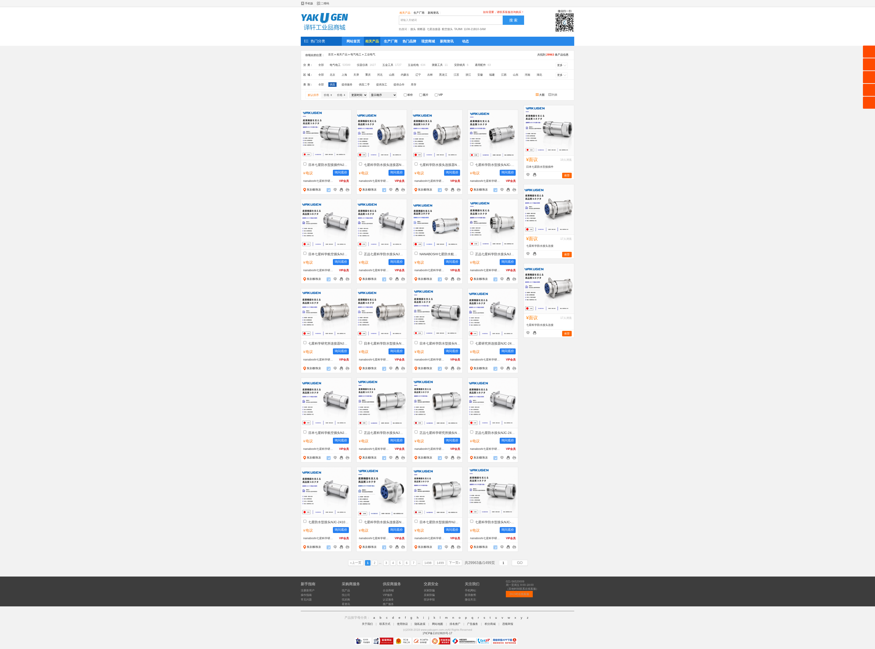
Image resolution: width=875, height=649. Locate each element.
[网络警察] (363, 641)
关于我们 (367, 624)
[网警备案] (383, 641)
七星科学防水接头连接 (539, 245)
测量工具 (440, 65)
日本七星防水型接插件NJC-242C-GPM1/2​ (439, 522)
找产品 (346, 590)
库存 (413, 84)
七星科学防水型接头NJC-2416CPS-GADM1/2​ (495, 522)
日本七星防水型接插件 (539, 166)
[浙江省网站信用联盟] (421, 641)
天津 (356, 74)
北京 (332, 74)
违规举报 (507, 624)
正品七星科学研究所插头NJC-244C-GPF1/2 (439, 433)
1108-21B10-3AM (475, 29)
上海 (344, 74)
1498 (427, 563)
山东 (515, 74)
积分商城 (490, 624)
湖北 (539, 74)
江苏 (456, 74)
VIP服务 (388, 595)
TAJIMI (458, 29)
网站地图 (437, 624)
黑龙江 (443, 74)
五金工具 (391, 65)
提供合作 (399, 84)
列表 (555, 94)
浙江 (468, 74)
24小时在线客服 (519, 594)
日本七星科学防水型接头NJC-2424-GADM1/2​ (439, 343)
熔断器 (421, 29)
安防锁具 (461, 65)
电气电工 (355, 54)
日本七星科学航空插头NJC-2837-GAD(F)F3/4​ (328, 254)
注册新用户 (307, 590)
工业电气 (369, 54)
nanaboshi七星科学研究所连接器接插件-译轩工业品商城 (318, 181)
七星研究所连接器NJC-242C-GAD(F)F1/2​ (495, 343)
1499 (440, 563)
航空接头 (447, 29)
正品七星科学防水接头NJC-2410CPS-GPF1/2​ (384, 433)
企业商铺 (388, 590)
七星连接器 (433, 29)
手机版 (309, 3)
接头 (413, 29)
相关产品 (405, 12)
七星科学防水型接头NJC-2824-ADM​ (495, 165)
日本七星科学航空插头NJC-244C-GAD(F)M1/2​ (328, 433)
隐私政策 (419, 624)
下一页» (454, 562)
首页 (331, 54)
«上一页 (355, 562)
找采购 (346, 599)
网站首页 (353, 41)
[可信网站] (440, 641)
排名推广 (455, 624)
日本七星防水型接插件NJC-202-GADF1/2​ (328, 165)
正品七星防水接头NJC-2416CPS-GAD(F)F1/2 (495, 433)
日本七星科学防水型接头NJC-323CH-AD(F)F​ (384, 343)
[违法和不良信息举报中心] (471, 641)
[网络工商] (403, 641)
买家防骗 (429, 590)
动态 (465, 41)
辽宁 (418, 74)
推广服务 (388, 604)
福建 (492, 74)
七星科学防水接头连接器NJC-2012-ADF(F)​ (439, 165)
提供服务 (347, 84)
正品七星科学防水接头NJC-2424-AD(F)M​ (495, 254)
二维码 (325, 3)
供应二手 (364, 84)
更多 (560, 65)
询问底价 (341, 172)
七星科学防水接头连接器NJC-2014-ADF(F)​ (384, 165)
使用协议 (402, 624)
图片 (425, 94)
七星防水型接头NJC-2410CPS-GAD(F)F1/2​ (328, 522)
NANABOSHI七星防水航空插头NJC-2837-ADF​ (439, 254)
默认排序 (313, 95)
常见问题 (306, 599)
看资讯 (346, 604)
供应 (332, 84)
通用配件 (483, 65)
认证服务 (388, 599)
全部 (321, 65)
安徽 (480, 74)
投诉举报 (429, 599)
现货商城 (428, 41)
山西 (391, 74)
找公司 (346, 595)
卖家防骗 (429, 595)
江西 (504, 74)
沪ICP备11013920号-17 (437, 633)
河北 (380, 74)
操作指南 (306, 595)
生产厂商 (420, 12)
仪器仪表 (366, 65)
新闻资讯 (434, 12)
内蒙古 (405, 74)
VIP (440, 94)
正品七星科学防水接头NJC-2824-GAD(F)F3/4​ (384, 254)
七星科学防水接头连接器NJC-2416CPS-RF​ (384, 522)
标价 (410, 94)
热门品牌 (409, 41)
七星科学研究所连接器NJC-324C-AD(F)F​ (328, 343)
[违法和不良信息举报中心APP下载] (504, 641)
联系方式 (384, 624)
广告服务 (472, 624)
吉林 (430, 74)
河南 (527, 74)
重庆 (368, 74)
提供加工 (381, 84)
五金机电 (416, 65)
